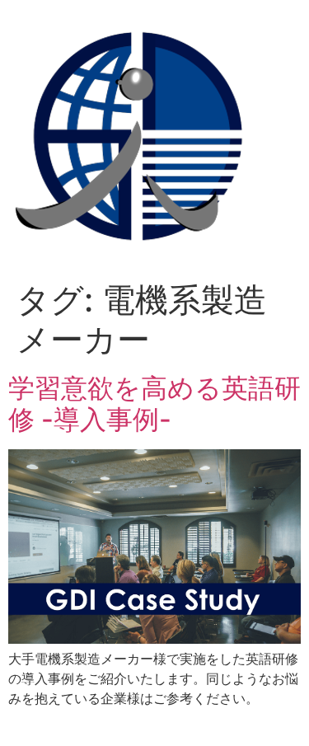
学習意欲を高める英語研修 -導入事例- (154, 403)
